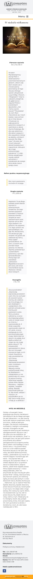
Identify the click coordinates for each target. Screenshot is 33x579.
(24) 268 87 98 (12, 552)
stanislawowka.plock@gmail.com (15, 558)
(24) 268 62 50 (17, 554)
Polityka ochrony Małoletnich (14, 547)
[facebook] (4, 570)
